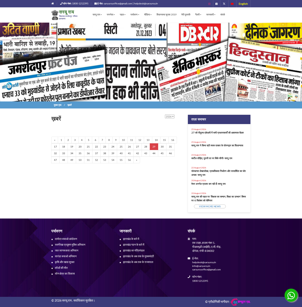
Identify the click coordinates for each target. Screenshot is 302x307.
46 (170, 153)
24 (113, 146)
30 (162, 146)
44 (154, 153)
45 (162, 153)
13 (148, 139)
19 (71, 146)
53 (104, 159)
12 (139, 139)
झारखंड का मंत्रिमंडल (134, 250)
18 (63, 146)
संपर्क (222, 14)
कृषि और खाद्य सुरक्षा (64, 262)
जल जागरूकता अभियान (66, 250)
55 (121, 159)
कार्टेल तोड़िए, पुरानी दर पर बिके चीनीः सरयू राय (211, 158)
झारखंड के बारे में (131, 238)
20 (80, 146)
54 (113, 159)
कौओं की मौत (61, 267)
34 (71, 153)
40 (121, 153)
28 (145, 146)
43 (145, 153)
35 (80, 153)
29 (154, 146)
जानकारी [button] (210, 14)
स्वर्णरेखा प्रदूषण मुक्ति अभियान (69, 244)
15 (164, 139)
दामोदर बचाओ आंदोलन (65, 238)
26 (129, 146)
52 (96, 159)
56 (129, 159)
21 (88, 146)
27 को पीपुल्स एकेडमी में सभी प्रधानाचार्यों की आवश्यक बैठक (217, 132)
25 (121, 146)
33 (63, 153)
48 (63, 159)
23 (104, 146)
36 (88, 153)
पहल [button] (122, 14)
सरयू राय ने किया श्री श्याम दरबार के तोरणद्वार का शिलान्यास (217, 145)
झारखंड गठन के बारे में (133, 244)
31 (170, 146)
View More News (210, 206)
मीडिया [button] (147, 14)
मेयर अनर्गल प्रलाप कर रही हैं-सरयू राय (208, 183)
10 (123, 139)
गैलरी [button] (197, 14)
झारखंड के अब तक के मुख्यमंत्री (138, 256)
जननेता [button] (110, 14)
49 (71, 159)
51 (88, 159)
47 (55, 159)
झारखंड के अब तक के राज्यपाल (138, 262)
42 (137, 153)
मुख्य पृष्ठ (57, 104)
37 (96, 153)
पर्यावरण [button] (134, 14)
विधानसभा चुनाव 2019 (167, 14)
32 (55, 153)
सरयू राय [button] (96, 14)
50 (80, 159)
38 (104, 153)
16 (172, 139)
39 (113, 153)
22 (96, 146)
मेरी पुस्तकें (185, 14)
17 (55, 146)
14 (156, 139)
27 (137, 146)
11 (131, 139)
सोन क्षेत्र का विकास (64, 273)
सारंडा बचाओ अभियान (65, 256)
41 (129, 153)
